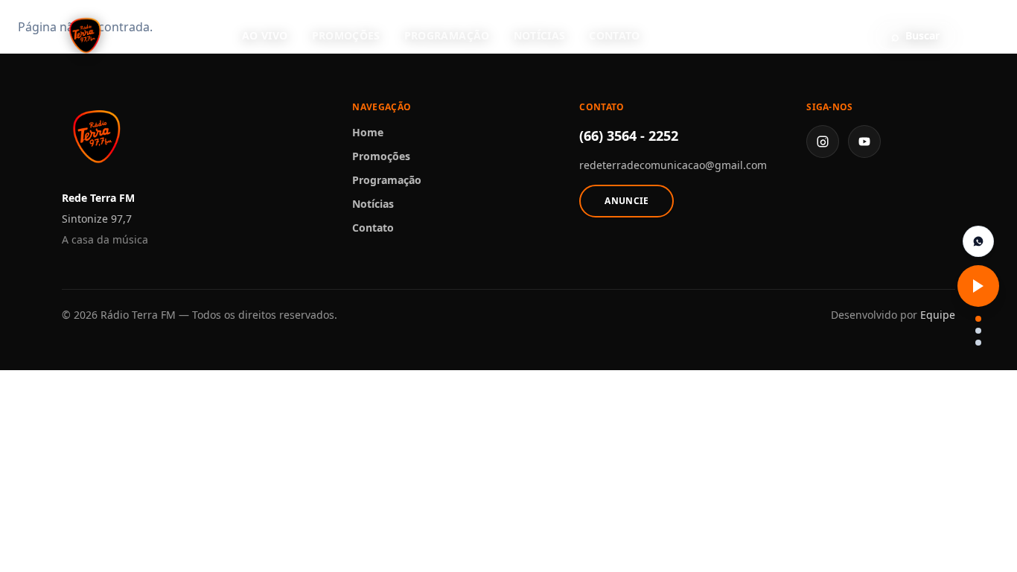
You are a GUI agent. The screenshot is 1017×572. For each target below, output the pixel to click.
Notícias (540, 35)
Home (367, 132)
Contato (614, 35)
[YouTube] (864, 141)
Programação (447, 35)
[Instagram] (822, 141)
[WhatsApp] (978, 241)
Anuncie (626, 200)
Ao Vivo (264, 35)
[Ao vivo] (978, 286)
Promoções (346, 35)
